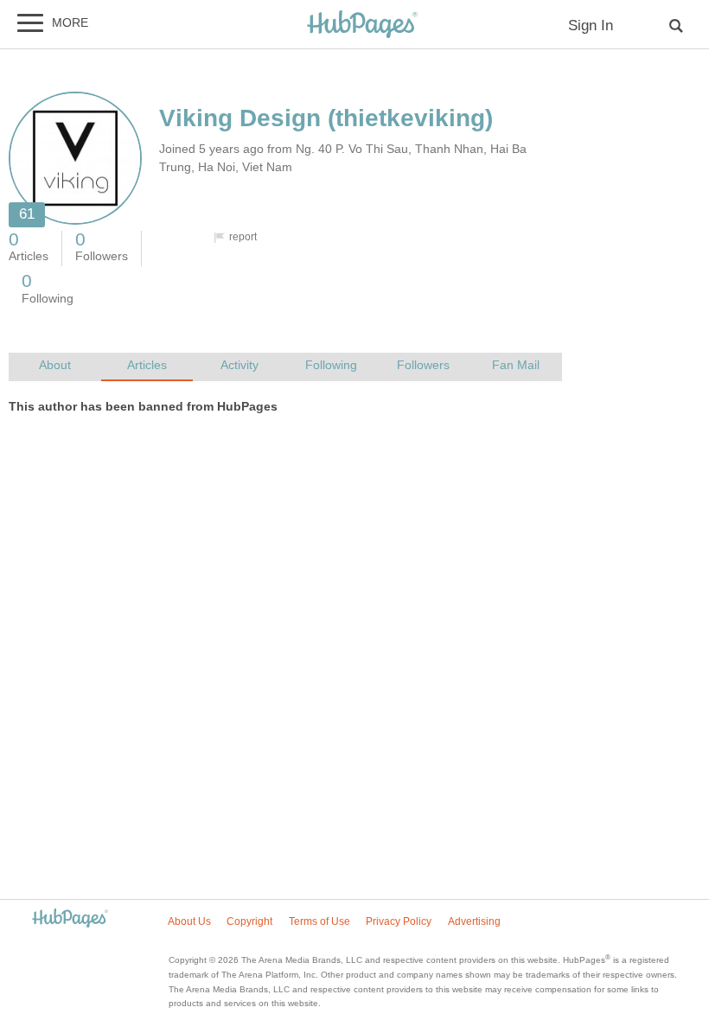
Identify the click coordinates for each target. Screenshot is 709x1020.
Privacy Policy (398, 921)
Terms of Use (319, 921)
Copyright (249, 921)
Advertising (474, 921)
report (243, 237)
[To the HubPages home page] (70, 919)
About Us (189, 921)
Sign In (590, 25)
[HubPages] (362, 25)
